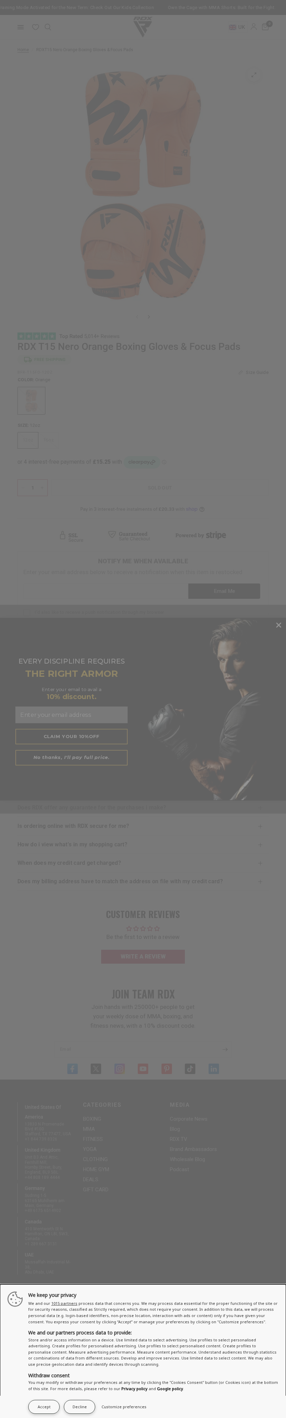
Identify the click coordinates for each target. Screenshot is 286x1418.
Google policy (170, 1388)
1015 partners (64, 1303)
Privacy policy (134, 1388)
